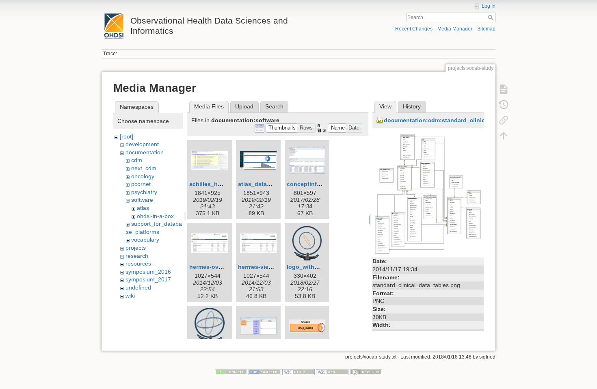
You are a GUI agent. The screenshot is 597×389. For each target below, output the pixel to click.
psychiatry (144, 192)
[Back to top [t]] (503, 135)
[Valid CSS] (332, 371)
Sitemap (486, 29)
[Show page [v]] (503, 89)
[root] (126, 136)
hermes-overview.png (219, 267)
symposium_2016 (148, 271)
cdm (136, 160)
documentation (144, 152)
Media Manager (454, 29)
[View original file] (428, 193)
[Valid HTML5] (298, 371)
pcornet (141, 184)
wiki (130, 295)
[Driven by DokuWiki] (366, 371)
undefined (138, 287)
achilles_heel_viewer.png (224, 184)
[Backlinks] (503, 120)
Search (491, 17)
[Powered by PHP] (265, 371)
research (136, 256)
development (142, 144)
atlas (143, 208)
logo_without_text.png (318, 267)
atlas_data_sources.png (271, 184)
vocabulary (145, 239)
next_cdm (143, 168)
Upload (244, 106)
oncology (142, 176)
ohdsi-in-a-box (155, 216)
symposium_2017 (148, 279)
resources (138, 263)
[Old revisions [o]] (503, 104)
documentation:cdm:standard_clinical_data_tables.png (461, 120)
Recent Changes (414, 29)
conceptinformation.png (320, 184)
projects (135, 247)
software (142, 200)
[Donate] (231, 371)
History (412, 106)
